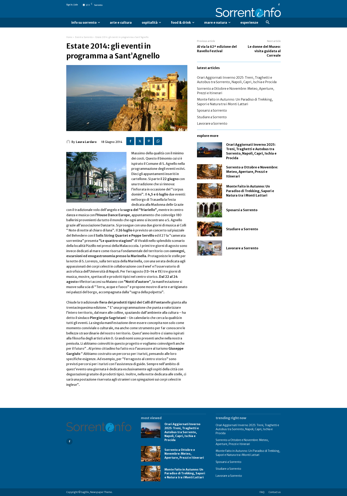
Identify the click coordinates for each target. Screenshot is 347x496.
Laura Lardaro (86, 142)
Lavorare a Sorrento (212, 123)
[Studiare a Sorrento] (209, 228)
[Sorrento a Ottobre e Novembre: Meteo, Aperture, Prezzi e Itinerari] (209, 171)
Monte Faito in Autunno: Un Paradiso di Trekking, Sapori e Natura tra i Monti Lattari (250, 190)
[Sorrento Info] (248, 13)
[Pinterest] (149, 141)
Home (69, 37)
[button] (267, 22)
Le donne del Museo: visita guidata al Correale (264, 51)
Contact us (274, 492)
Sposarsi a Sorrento (212, 110)
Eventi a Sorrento (84, 37)
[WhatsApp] (158, 141)
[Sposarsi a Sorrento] (209, 209)
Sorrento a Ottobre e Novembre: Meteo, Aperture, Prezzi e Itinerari (252, 171)
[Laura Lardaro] (68, 142)
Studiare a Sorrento (212, 117)
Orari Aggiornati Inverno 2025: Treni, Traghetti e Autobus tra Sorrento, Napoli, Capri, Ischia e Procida (237, 79)
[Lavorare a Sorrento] (209, 248)
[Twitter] (140, 141)
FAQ (262, 492)
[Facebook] (279, 5)
